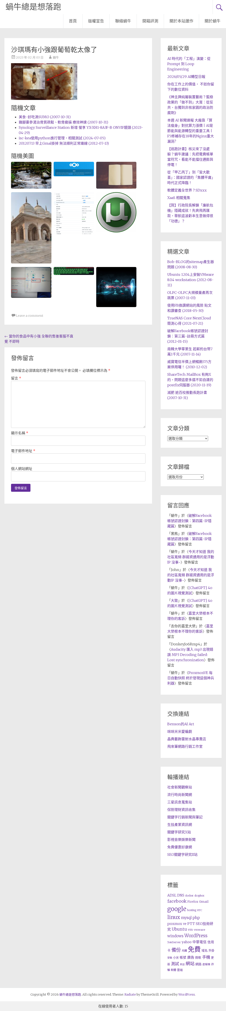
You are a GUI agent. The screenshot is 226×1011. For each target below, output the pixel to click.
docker (189, 895)
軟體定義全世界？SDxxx (187, 190)
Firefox (192, 902)
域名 (205, 950)
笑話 (182, 964)
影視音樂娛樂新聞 (181, 839)
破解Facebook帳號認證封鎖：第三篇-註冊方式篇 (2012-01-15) (187, 336)
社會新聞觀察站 (179, 787)
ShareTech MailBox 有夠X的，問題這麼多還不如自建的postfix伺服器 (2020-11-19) (190, 379)
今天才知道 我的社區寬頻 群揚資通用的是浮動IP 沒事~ (190, 556)
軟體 (173, 970)
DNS (180, 895)
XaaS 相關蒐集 (178, 197)
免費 (194, 949)
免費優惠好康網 (179, 847)
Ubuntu (179, 929)
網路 (198, 964)
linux (173, 917)
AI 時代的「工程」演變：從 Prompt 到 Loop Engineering (189, 63)
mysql (186, 917)
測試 (175, 963)
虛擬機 (206, 964)
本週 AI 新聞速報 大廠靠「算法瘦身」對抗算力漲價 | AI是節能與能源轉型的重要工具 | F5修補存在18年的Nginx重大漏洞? (190, 131)
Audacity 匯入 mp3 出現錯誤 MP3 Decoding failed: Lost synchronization (190, 654)
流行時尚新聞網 (179, 794)
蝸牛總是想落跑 (33, 7)
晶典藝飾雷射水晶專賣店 (186, 739)
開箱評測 (150, 21)
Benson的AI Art (180, 724)
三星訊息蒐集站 (179, 802)
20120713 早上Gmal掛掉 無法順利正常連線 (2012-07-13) (64, 143)
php (196, 917)
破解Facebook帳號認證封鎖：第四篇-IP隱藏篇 (189, 520)
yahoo (187, 942)
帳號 (183, 957)
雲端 (180, 970)
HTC (199, 910)
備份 (176, 950)
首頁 (73, 21)
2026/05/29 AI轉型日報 (186, 76)
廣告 (190, 957)
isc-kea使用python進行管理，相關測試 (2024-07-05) (62, 138)
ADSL (171, 895)
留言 (16, 378)
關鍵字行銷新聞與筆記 (185, 817)
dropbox (199, 895)
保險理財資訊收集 (181, 809)
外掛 (211, 950)
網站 (190, 964)
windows (175, 936)
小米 (176, 957)
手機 (206, 957)
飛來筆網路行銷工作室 (185, 746)
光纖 (184, 950)
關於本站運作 (181, 21)
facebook (176, 901)
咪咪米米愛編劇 (179, 731)
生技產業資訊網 (179, 824)
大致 (174, 600)
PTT (191, 924)
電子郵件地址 (23, 451)
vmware (199, 930)
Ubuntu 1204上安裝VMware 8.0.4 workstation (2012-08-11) (190, 279)
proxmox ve (176, 924)
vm (190, 930)
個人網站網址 (21, 468)
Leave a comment (29, 316)
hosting (191, 910)
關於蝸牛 (212, 21)
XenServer (174, 942)
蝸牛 (56, 57)
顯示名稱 (19, 433)
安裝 (169, 957)
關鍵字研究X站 (179, 832)
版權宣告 (96, 21)
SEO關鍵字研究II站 (182, 854)
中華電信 (199, 942)
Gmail (204, 902)
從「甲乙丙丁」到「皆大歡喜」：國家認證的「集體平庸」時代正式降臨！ (190, 177)
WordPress (195, 936)
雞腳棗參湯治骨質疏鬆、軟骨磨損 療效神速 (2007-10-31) (63, 122)
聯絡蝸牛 (123, 21)
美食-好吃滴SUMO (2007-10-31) (45, 117)
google (176, 909)
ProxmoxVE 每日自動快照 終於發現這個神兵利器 (190, 677)
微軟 (198, 957)
